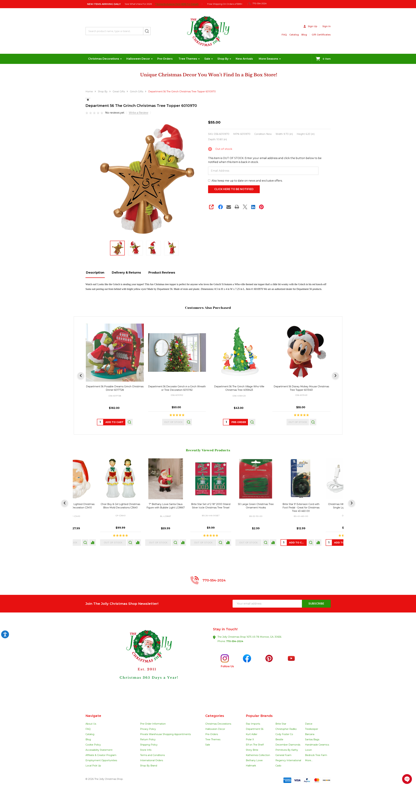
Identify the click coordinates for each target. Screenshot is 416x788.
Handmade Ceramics (317, 744)
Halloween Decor (138, 58)
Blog (304, 34)
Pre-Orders (165, 58)
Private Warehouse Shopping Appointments (165, 734)
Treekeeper (311, 729)
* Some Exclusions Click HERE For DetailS (177, 4)
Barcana (309, 734)
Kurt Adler (251, 734)
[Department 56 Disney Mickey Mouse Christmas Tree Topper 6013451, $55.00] (301, 353)
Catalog (294, 34)
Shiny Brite (252, 749)
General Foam (283, 755)
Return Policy (148, 739)
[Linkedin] (253, 207)
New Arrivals (244, 58)
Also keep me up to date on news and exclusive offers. (247, 180)
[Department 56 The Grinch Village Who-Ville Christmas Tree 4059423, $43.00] (239, 353)
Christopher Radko (286, 729)
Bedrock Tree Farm (316, 755)
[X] (245, 207)
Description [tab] (95, 272)
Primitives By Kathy (286, 749)
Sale (207, 58)
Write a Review (138, 112)
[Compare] (112, 542)
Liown (308, 749)
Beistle (279, 739)
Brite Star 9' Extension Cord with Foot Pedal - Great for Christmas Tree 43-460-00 (230, 507)
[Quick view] (129, 422)
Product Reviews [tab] (161, 272)
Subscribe (316, 603)
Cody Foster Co (284, 734)
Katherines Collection (258, 755)
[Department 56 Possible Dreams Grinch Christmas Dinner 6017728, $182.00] (115, 353)
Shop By (223, 58)
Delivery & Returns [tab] (126, 272)
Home (89, 91)
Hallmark (251, 765)
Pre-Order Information (153, 723)
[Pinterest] (261, 207)
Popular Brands (259, 716)
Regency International (288, 760)
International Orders (151, 760)
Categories (214, 716)
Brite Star (280, 723)
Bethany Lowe (254, 760)
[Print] (237, 207)
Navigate (93, 716)
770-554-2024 (234, 641)
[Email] (228, 207)
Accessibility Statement (98, 749)
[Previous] (80, 375)
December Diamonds (287, 744)
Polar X (250, 739)
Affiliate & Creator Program (100, 755)
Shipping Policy (149, 744)
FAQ (284, 34)
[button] (146, 663)
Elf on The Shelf (255, 744)
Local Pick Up (93, 765)
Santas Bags (312, 739)
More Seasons (268, 58)
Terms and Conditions (152, 755)
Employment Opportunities (101, 760)
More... (309, 760)
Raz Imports (253, 723)
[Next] (335, 375)
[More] (121, 59)
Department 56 (254, 729)
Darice (308, 723)
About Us (90, 723)
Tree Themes (187, 58)
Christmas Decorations (103, 58)
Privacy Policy (148, 729)
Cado (278, 765)
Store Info (146, 749)
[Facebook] (220, 207)
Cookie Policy (93, 744)
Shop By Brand (148, 765)
